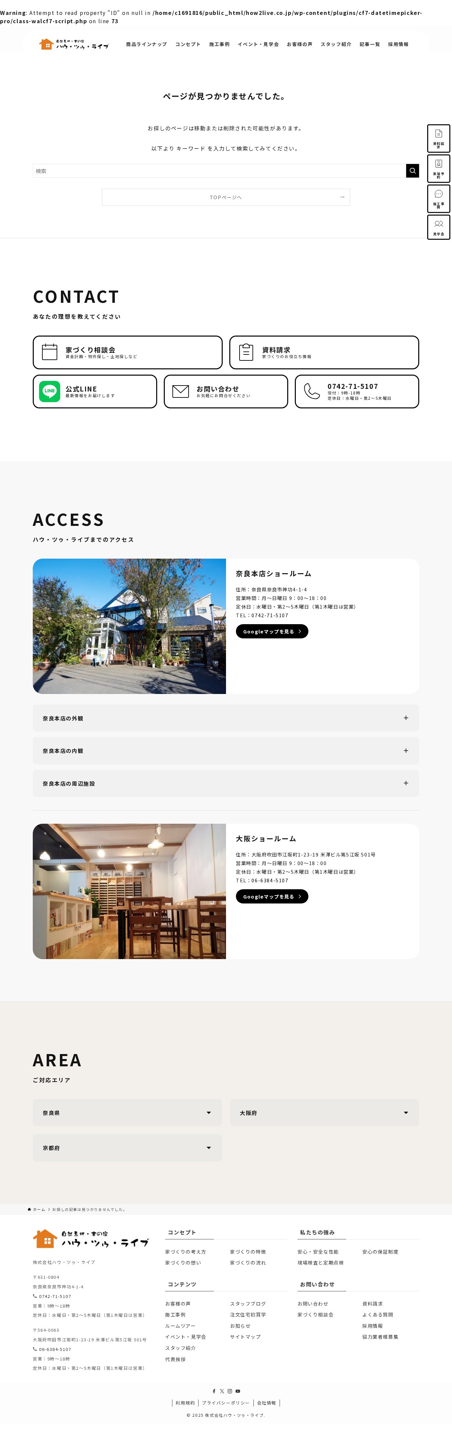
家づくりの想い (183, 1262)
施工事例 (175, 1314)
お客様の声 (178, 1303)
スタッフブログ (248, 1303)
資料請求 (372, 1303)
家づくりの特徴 (248, 1251)
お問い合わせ (313, 1303)
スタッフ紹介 (180, 1347)
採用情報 (372, 1325)
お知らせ (240, 1325)
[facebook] (214, 1391)
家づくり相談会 (315, 1314)
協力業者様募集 (380, 1336)
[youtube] (238, 1391)
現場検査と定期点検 (320, 1262)
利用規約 (185, 1403)
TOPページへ (226, 197)
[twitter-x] (222, 1391)
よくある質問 (377, 1314)
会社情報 (266, 1403)
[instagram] (230, 1391)
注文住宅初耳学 (248, 1314)
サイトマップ (245, 1336)
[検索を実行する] (412, 171)
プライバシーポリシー (226, 1403)
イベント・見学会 (185, 1336)
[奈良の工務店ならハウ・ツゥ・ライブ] (74, 44)
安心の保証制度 (380, 1251)
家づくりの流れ (248, 1262)
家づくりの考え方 (185, 1251)
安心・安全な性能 (318, 1251)
